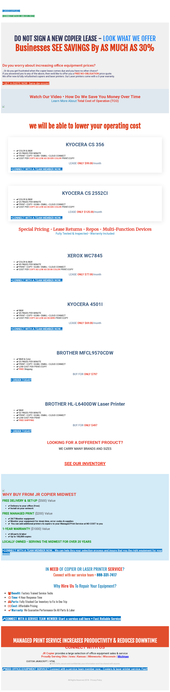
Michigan (123, 656)
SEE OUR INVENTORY (85, 463)
